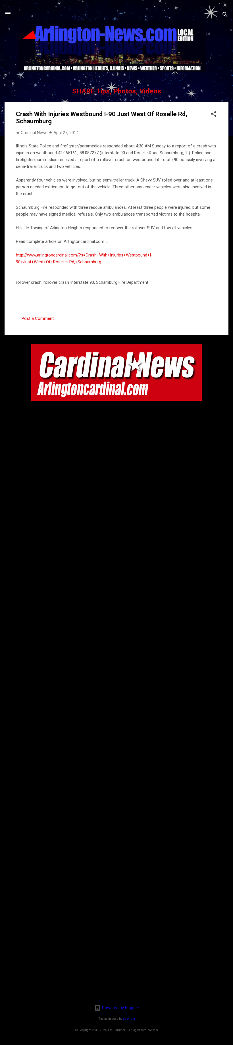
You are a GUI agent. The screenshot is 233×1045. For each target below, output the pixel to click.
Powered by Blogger (120, 1007)
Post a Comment (38, 318)
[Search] (225, 15)
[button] (213, 114)
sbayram (129, 1019)
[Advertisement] (116, 963)
